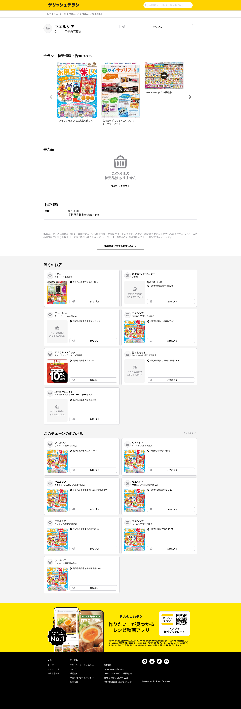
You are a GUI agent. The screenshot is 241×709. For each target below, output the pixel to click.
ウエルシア (74, 14)
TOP (49, 14)
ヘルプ (73, 669)
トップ (51, 665)
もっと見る (188, 433)
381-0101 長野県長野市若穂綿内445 (83, 213)
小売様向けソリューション (82, 678)
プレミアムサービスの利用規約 (118, 673)
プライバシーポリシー (114, 669)
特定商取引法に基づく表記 (116, 678)
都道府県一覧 (54, 673)
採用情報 (74, 682)
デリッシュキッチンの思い (82, 665)
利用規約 (108, 665)
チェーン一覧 (60, 14)
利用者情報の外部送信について (118, 682)
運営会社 (74, 673)
